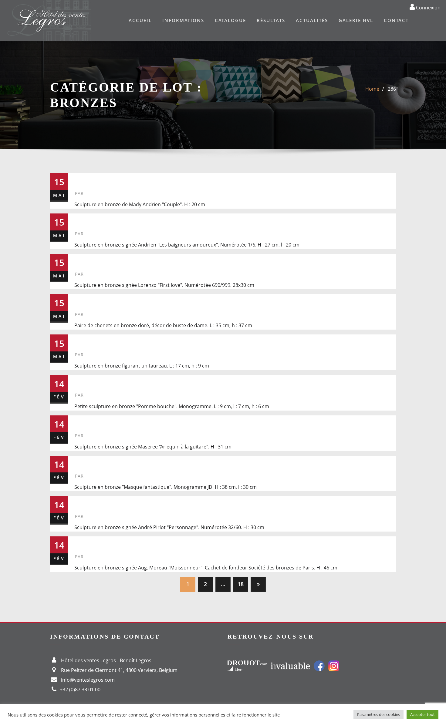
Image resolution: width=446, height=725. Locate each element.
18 (241, 584)
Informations (183, 20)
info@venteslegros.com (88, 679)
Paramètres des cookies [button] (378, 714)
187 (82, 381)
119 (82, 300)
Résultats (271, 20)
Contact (396, 20)
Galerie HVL (356, 20)
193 (82, 502)
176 (82, 543)
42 (80, 341)
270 (82, 220)
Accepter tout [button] (422, 714)
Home (372, 89)
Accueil (140, 20)
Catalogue (230, 20)
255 (82, 260)
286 (392, 89)
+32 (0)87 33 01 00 (80, 689)
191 (82, 462)
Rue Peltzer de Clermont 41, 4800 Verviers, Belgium (119, 670)
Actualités (312, 20)
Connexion (428, 7)
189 (82, 422)
